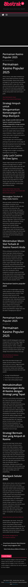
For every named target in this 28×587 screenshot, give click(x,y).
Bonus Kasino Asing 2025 (9, 192)
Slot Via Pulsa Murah (8, 357)
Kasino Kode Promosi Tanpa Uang (11, 189)
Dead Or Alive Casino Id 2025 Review (12, 99)
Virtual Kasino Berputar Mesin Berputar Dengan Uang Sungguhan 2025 (14, 544)
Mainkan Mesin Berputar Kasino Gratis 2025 (14, 190)
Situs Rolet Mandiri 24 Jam (9, 97)
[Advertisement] (14, 31)
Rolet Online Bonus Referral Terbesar (14, 549)
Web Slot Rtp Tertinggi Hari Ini (10, 535)
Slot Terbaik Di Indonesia (9, 537)
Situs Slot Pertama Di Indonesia (10, 355)
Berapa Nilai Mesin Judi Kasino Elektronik (13, 517)
